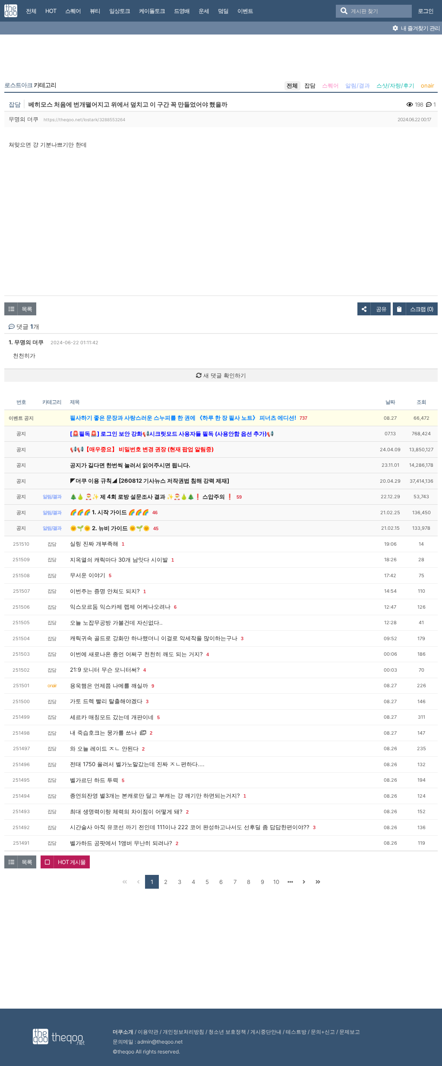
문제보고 (349, 1031)
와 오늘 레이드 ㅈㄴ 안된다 (104, 748)
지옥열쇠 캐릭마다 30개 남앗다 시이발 (119, 559)
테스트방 (296, 1031)
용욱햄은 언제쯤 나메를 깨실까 (109, 685)
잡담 (310, 85)
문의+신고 (323, 1031)
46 (155, 512)
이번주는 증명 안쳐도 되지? (105, 591)
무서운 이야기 (87, 575)
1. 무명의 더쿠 (26, 342)
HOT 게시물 (71, 861)
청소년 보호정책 (227, 1031)
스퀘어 (330, 85)
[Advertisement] (221, 59)
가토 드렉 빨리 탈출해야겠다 (106, 701)
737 (303, 418)
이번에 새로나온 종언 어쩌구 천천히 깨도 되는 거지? (136, 654)
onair (427, 85)
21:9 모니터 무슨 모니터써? (105, 669)
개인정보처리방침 (183, 1031)
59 (239, 497)
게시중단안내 (265, 1031)
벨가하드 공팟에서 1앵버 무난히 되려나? (121, 843)
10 (276, 881)
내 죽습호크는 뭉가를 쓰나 (103, 732)
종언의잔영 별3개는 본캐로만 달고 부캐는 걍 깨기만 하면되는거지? (155, 795)
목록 (27, 308)
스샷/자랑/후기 (395, 85)
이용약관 (148, 1031)
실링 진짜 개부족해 (94, 543)
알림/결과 (357, 85)
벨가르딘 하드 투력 (94, 780)
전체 (292, 85)
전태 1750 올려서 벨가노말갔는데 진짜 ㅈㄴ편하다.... (137, 764)
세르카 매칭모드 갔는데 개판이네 (112, 717)
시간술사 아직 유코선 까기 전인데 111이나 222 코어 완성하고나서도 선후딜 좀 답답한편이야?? (189, 827)
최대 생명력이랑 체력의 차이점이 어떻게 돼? (126, 811)
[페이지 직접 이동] (290, 882)
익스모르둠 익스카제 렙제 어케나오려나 (120, 606)
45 (155, 528)
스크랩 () (421, 308)
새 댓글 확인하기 (224, 375)
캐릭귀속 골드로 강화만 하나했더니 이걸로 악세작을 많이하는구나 (153, 638)
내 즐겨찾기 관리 (420, 28)
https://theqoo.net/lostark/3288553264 (84, 119)
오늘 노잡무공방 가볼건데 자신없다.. (116, 622)
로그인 (425, 10)
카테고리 (30, 85)
